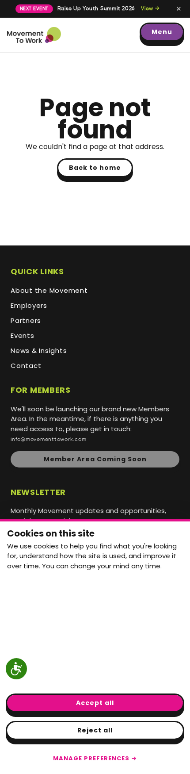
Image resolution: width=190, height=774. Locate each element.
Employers (29, 305)
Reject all (95, 730)
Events (22, 335)
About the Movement (49, 290)
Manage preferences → (95, 758)
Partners (26, 320)
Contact (26, 365)
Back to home (95, 167)
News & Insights (39, 350)
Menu (162, 31)
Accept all (95, 702)
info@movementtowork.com (48, 439)
